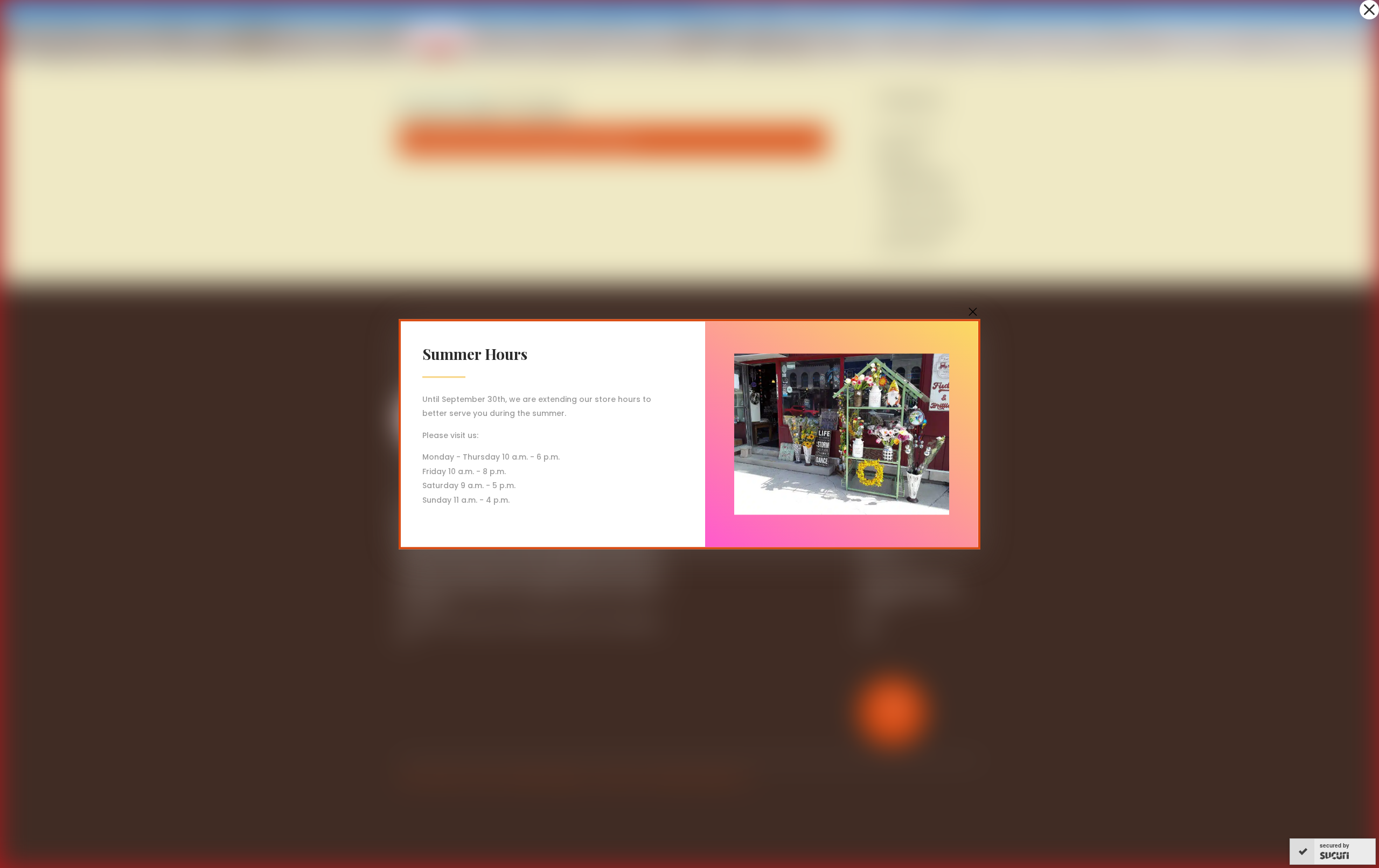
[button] (1369, 9)
